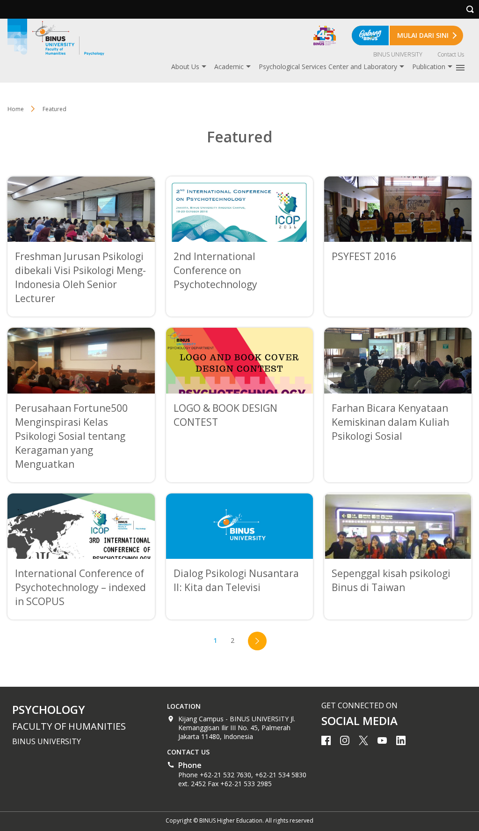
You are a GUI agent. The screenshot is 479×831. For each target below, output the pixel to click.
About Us (185, 66)
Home (15, 109)
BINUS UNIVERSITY (397, 54)
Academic (229, 66)
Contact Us (450, 54)
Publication (428, 66)
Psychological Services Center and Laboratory (328, 66)
